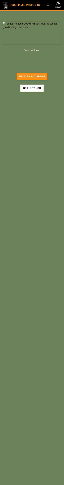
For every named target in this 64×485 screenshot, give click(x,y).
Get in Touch (32, 87)
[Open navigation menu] (47, 5)
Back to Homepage (32, 76)
